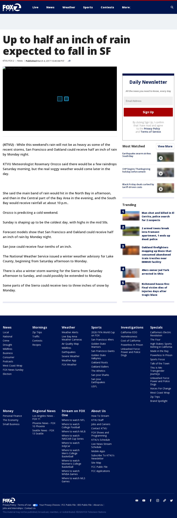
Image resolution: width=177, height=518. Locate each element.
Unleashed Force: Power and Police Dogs (130, 352)
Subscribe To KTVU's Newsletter (102, 457)
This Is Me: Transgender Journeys (157, 370)
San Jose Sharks (100, 375)
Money (8, 411)
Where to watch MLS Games (73, 480)
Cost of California (130, 340)
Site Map (96, 462)
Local (6, 332)
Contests (37, 340)
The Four (155, 339)
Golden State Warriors (98, 345)
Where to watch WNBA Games (71, 472)
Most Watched (133, 146)
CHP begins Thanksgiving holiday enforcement (136, 170)
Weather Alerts (70, 332)
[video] (165, 157)
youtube (144, 500)
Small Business (11, 424)
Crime (6, 340)
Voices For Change (160, 388)
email (137, 500)
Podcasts (8, 361)
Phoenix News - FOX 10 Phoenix (43, 424)
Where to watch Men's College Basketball (71, 453)
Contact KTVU (99, 428)
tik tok (164, 500)
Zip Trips (37, 332)
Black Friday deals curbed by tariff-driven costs (138, 186)
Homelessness (129, 336)
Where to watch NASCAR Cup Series (73, 437)
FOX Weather (69, 364)
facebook (150, 500)
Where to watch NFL (73, 420)
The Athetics (98, 370)
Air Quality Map (70, 343)
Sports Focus (157, 359)
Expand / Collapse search (172, 7)
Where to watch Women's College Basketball (71, 463)
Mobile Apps (98, 451)
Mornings (39, 327)
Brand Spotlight (158, 401)
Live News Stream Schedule (101, 445)
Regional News (43, 411)
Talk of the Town (159, 363)
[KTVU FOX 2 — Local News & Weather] (14, 7)
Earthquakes (69, 352)
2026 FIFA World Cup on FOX (103, 334)
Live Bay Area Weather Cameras (72, 338)
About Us (98, 411)
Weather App (69, 360)
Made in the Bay (159, 351)
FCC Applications (100, 471)
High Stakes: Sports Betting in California (161, 345)
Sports (96, 327)
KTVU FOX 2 (8, 60)
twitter (171, 500)
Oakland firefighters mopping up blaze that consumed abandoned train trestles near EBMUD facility (156, 255)
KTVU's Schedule (100, 439)
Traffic (36, 336)
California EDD (129, 332)
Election (7, 373)
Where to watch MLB (74, 431)
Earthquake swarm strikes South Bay (136, 155)
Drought (7, 344)
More (126, 7)
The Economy (10, 420)
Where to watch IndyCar (71, 444)
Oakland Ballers (100, 366)
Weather (68, 327)
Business (8, 353)
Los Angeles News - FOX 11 (43, 417)
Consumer (8, 357)
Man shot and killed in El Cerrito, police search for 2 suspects (158, 216)
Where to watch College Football (71, 425)
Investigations (132, 327)
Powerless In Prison (132, 344)
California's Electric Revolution (160, 334)
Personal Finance (12, 415)
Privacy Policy (152, 128)
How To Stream (100, 415)
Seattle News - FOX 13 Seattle (43, 432)
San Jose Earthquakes (98, 380)
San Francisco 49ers (102, 339)
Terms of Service (151, 131)
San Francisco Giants (103, 351)
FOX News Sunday (13, 369)
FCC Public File (99, 466)
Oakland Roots (99, 362)
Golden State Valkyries (98, 356)
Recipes (36, 344)
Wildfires (7, 349)
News (20, 60)
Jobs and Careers (100, 424)
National (7, 336)
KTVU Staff (97, 420)
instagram (157, 500)
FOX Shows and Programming (100, 434)
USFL (94, 386)
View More (165, 146)
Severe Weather (71, 356)
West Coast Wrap (12, 365)
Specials (156, 327)
